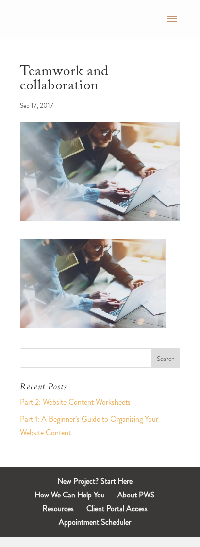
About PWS (136, 494)
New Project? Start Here (95, 481)
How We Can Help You (69, 494)
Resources (58, 508)
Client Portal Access (117, 508)
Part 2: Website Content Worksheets (75, 402)
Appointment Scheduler (95, 522)
